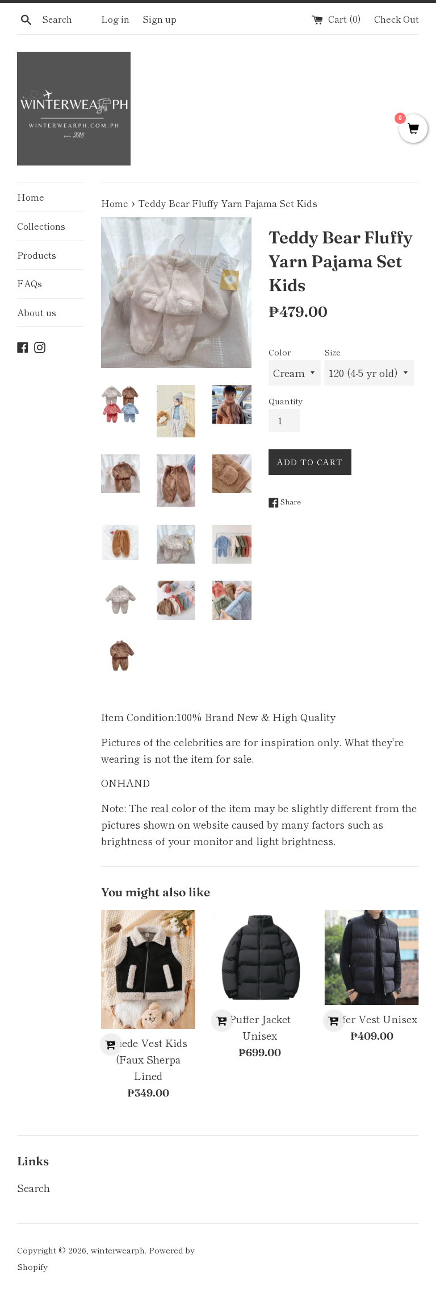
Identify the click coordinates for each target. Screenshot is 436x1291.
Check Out (396, 19)
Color (280, 352)
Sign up (159, 19)
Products (36, 255)
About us (36, 312)
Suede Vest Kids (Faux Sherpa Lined (148, 1059)
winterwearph (118, 1250)
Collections (41, 226)
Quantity (286, 401)
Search (33, 1187)
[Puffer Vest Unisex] (371, 957)
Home (30, 197)
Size (332, 352)
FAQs (29, 283)
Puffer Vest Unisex (371, 1018)
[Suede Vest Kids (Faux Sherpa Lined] (148, 969)
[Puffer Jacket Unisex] (259, 957)
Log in (115, 19)
